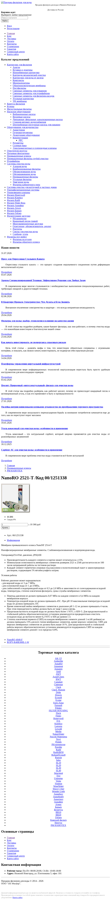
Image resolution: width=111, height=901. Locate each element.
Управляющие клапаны (18, 192)
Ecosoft (58, 697)
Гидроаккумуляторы (23, 132)
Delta (58, 692)
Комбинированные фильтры (27, 169)
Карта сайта (13, 54)
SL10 (58, 763)
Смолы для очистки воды (25, 231)
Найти (5, 21)
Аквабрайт (58, 796)
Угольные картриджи (23, 98)
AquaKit (58, 663)
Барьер (58, 807)
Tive (58, 776)
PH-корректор (19, 218)
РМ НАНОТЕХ (14, 470)
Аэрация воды (20, 166)
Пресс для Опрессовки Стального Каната (23, 259)
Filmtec (58, 708)
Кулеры (10, 106)
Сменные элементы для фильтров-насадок (33, 96)
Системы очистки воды (18, 164)
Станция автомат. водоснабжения (29, 122)
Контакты (12, 44)
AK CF (58, 658)
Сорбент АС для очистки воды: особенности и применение (31, 450)
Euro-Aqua (58, 703)
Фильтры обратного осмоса (26, 242)
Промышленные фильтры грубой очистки (27, 158)
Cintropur (58, 684)
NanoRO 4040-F (15, 639)
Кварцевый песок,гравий (25, 221)
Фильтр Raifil (13, 200)
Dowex (58, 695)
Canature (58, 682)
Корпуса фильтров (16, 104)
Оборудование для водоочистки (22, 127)
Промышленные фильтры (25, 177)
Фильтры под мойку (17, 237)
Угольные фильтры (22, 179)
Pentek (58, 742)
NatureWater (58, 734)
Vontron (58, 783)
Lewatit (58, 729)
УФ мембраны (20, 101)
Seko (58, 760)
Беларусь (58, 809)
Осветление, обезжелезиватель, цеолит (32, 226)
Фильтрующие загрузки (18, 216)
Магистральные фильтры (19, 109)
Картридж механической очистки (29, 75)
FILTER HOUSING (58, 710)
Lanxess (58, 726)
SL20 (58, 765)
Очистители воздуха (17, 150)
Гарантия (11, 49)
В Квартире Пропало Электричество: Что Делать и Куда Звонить (35, 302)
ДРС (20, 140)
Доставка (11, 38)
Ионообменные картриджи (26, 72)
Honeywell (58, 718)
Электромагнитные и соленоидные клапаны (35, 148)
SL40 (58, 770)
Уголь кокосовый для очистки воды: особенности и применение (34, 428)
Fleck (58, 713)
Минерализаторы (21, 83)
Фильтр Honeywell (16, 195)
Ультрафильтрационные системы (23, 190)
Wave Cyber (58, 789)
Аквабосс (58, 794)
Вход (9, 26)
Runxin (58, 757)
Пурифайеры (13, 161)
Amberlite (58, 661)
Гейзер (58, 817)
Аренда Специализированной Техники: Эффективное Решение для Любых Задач (43, 280)
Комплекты (18, 80)
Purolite (58, 747)
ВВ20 (58, 815)
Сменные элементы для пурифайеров (31, 93)
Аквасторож (19, 130)
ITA (58, 721)
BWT (58, 679)
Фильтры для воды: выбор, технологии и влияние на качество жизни (37, 321)
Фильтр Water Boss (16, 203)
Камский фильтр (58, 820)
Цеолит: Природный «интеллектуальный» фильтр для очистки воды (37, 385)
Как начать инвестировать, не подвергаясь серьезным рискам (33, 342)
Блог (9, 36)
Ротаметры (18, 143)
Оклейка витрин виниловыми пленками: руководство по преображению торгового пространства (52, 407)
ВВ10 (58, 812)
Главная (11, 33)
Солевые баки (20, 145)
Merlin (58, 731)
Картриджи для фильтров (19, 64)
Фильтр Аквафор (15, 205)
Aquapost (58, 666)
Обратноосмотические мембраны (29, 85)
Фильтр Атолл (14, 208)
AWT (58, 674)
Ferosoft (58, 705)
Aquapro (58, 669)
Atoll (58, 671)
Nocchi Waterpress (58, 736)
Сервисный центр (16, 51)
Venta (58, 781)
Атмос (58, 804)
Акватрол (58, 799)
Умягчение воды (21, 182)
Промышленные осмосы (19, 156)
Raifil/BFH (58, 752)
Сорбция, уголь (20, 234)
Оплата (10, 41)
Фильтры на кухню (22, 239)
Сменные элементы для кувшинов (30, 91)
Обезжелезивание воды (24, 171)
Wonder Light (58, 791)
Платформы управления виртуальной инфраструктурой (30, 364)
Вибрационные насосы (24, 114)
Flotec (58, 716)
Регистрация (13, 28)
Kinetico (58, 723)
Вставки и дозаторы (23, 70)
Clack (58, 687)
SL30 (58, 768)
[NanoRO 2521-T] (15, 512)
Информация (13, 540)
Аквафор (58, 802)
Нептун (58, 822)
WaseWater (58, 786)
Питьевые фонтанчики (18, 153)
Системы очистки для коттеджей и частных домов (32, 187)
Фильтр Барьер (14, 210)
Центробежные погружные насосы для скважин (36, 124)
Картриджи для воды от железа (28, 77)
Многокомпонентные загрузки (28, 223)
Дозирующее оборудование (26, 135)
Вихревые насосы (21, 117)
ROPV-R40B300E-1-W (18, 642)
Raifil (58, 749)
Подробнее (6, 272)
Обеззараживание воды (24, 174)
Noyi (58, 739)
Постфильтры (19, 88)
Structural (58, 773)
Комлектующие (20, 137)
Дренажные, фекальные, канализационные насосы (38, 119)
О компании (13, 46)
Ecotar (58, 700)
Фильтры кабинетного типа (26, 184)
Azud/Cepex (58, 676)
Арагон (16, 67)
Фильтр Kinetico (15, 197)
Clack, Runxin (58, 689)
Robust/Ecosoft (58, 755)
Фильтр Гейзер (14, 213)
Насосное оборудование (19, 111)
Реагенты (17, 229)
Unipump (58, 778)
